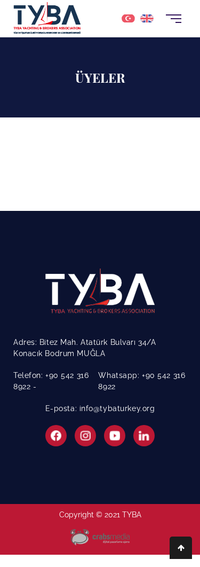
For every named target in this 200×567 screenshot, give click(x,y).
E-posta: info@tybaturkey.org (100, 408)
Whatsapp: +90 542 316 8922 (141, 381)
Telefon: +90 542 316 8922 (51, 381)
